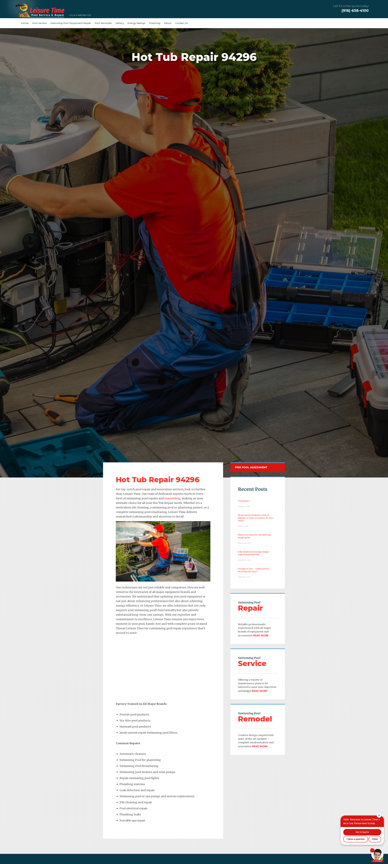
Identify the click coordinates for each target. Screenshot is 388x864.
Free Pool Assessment (251, 467)
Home (25, 23)
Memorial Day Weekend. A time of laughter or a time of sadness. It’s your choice (255, 518)
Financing (154, 23)
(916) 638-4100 (355, 10)
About (167, 23)
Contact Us (181, 23)
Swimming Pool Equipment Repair (70, 23)
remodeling (172, 498)
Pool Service (39, 23)
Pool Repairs (244, 501)
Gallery (119, 23)
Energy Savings (136, 23)
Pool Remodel (103, 23)
